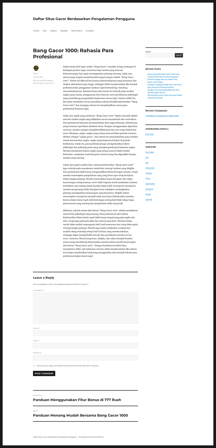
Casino (53, 31)
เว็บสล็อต (149, 173)
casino (35, 80)
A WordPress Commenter (156, 116)
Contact (90, 31)
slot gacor (40, 83)
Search (148, 52)
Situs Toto (150, 134)
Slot (45, 31)
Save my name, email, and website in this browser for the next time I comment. (67, 366)
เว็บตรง (148, 178)
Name (36, 328)
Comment (38, 290)
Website (37, 353)
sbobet (50, 80)
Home (36, 31)
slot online (49, 83)
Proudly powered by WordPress (91, 437)
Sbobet (64, 31)
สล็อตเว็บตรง (150, 168)
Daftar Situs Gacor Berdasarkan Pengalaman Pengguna (84, 19)
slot (34, 83)
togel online (150, 184)
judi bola (42, 80)
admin (35, 73)
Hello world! (174, 116)
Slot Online (76, 31)
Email (36, 341)
